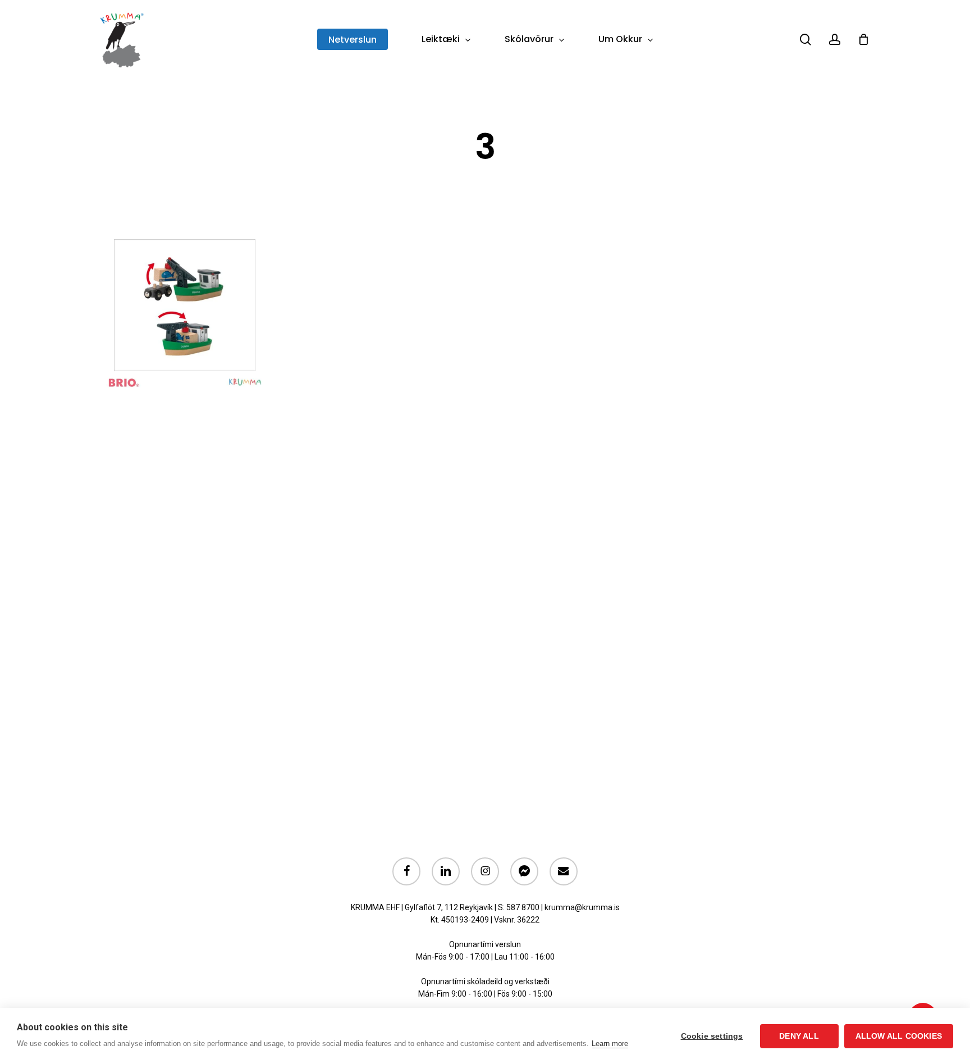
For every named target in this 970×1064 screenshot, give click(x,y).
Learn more (610, 1043)
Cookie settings (712, 1036)
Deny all (799, 1036)
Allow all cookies (898, 1036)
